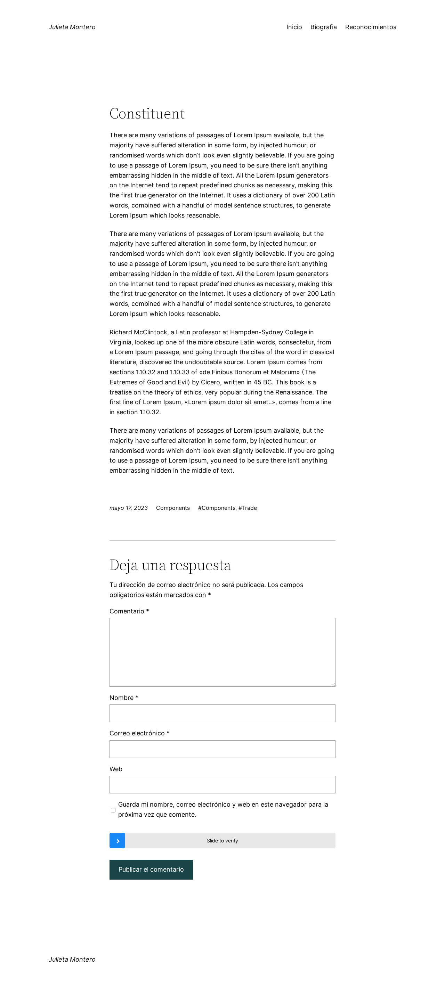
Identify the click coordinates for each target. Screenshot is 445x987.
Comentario (129, 611)
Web (116, 769)
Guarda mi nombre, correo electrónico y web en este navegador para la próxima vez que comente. (223, 809)
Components (173, 507)
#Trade (247, 507)
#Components (216, 507)
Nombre (124, 697)
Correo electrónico (140, 733)
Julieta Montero (72, 27)
